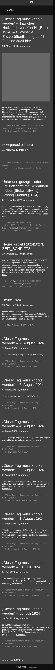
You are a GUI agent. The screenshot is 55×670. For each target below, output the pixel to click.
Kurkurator (44, 163)
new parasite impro (17, 145)
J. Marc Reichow (12, 126)
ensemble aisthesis (33, 168)
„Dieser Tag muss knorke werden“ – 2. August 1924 (23, 467)
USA (13, 225)
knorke (14, 131)
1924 (35, 131)
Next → (18, 659)
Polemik (28, 231)
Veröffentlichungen (10, 231)
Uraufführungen (35, 228)
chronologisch (8, 286)
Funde (34, 325)
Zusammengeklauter (13, 284)
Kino (40, 549)
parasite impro (11, 168)
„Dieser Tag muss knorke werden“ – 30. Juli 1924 (22, 611)
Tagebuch (28, 131)
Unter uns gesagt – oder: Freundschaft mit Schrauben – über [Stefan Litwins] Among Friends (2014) (25, 188)
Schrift (21, 231)
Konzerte (34, 225)
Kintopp (8, 595)
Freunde (42, 225)
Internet (28, 286)
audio (22, 163)
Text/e (28, 222)
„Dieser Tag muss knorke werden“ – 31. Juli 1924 (22, 565)
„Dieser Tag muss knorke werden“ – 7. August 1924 (23, 341)
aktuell (35, 128)
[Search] (47, 10)
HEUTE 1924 (25, 325)
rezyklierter (19, 286)
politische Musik (22, 225)
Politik (7, 225)
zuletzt (32, 281)
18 (11, 659)
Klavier (21, 168)
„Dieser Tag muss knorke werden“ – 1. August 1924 (23, 516)
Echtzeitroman (29, 284)
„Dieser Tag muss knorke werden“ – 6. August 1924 (23, 382)
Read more (39, 119)
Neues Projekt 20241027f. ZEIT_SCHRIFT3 (23, 246)
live (38, 163)
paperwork (9, 281)
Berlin (7, 131)
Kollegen (12, 228)
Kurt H (20, 131)
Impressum (32, 667)
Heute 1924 (11, 300)
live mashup (31, 163)
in (37, 284)
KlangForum (22, 228)
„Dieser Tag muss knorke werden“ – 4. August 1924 (23, 424)
